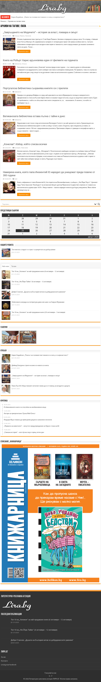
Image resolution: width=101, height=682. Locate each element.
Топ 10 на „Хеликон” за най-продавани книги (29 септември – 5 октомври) (38, 312)
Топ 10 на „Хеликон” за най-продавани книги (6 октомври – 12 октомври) (38, 271)
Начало (3, 21)
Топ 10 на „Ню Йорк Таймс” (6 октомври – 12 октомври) (31, 282)
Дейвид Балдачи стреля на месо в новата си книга (30, 365)
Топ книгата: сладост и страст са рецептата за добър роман (33, 249)
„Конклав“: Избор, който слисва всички (25, 144)
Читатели (28, 36)
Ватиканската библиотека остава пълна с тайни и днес (34, 116)
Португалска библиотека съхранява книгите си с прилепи (35, 88)
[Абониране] (100, 26)
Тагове (13, 266)
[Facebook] (51, 675)
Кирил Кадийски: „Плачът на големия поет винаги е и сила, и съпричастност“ (38, 17)
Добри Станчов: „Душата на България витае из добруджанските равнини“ (39, 292)
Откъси (16, 36)
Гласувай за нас (50, 673)
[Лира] (52, 6)
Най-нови (5, 266)
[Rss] (49, 675)
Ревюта (22, 36)
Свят (15, 179)
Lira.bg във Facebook (8, 665)
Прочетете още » (24, 51)
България (17, 148)
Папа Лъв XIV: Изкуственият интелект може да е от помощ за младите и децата (41, 386)
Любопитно (17, 64)
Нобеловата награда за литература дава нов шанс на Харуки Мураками (38, 302)
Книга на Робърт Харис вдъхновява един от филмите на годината (40, 60)
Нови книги (24, 148)
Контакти (4, 661)
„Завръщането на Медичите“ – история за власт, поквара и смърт (40, 32)
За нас (3, 657)
